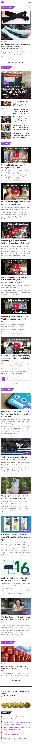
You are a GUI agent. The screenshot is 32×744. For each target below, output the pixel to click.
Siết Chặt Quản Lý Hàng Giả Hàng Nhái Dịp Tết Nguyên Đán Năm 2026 (20, 119)
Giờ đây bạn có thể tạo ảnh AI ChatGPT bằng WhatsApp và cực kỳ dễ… (15, 537)
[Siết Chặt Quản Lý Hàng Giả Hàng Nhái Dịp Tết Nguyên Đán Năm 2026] (6, 119)
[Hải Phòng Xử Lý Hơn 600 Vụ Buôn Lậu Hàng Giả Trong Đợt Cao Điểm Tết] (2, 109)
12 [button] (23, 62)
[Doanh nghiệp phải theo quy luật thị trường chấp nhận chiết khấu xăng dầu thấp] (16, 654)
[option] (16, 34)
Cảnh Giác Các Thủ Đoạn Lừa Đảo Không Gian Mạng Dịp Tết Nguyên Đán (21, 104)
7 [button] (16, 62)
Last (16, 383)
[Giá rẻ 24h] (2, 2)
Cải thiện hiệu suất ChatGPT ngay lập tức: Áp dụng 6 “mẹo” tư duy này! (15, 619)
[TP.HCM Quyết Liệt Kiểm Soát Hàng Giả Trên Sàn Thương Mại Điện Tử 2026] (16, 85)
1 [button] (8, 62)
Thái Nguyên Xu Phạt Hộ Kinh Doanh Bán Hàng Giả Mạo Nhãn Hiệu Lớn (21, 135)
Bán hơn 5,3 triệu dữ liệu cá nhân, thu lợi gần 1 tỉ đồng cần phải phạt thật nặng (15, 358)
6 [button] (15, 62)
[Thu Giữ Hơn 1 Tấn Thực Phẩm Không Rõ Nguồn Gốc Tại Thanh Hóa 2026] (6, 127)
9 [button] (19, 62)
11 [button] (22, 62)
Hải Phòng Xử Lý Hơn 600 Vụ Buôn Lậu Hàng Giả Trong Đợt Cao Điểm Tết (21, 111)
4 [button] (12, 62)
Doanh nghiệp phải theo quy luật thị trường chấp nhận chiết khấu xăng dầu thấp (14, 668)
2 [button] (9, 62)
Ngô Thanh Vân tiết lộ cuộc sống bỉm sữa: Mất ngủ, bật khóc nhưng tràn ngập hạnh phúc (15, 279)
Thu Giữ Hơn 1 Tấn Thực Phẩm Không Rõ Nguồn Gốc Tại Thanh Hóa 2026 (21, 127)
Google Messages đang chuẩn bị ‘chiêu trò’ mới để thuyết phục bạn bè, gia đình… (16, 413)
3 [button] (15, 680)
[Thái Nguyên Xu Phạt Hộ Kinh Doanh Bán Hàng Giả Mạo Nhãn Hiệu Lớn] (6, 135)
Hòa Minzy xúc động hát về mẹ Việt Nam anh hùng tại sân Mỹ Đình (14, 319)
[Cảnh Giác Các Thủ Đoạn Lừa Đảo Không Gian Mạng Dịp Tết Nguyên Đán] (6, 103)
